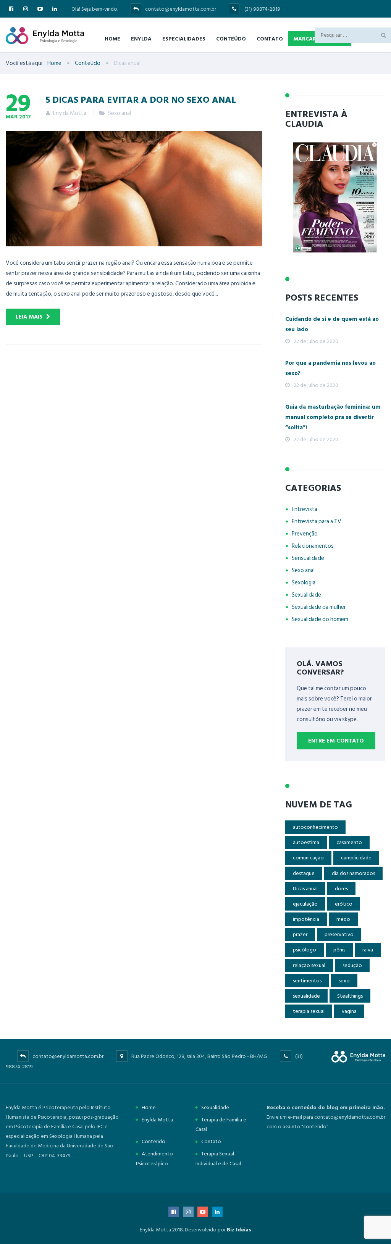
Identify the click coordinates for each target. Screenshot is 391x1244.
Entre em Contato (336, 741)
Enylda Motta (157, 1119)
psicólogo (304, 949)
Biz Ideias (239, 1229)
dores (341, 888)
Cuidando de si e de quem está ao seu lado (332, 324)
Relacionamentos (313, 546)
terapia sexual (309, 1011)
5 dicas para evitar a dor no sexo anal (141, 99)
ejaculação (305, 903)
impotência (306, 919)
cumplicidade (356, 857)
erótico (343, 903)
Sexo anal (119, 113)
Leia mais (29, 317)
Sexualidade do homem (320, 619)
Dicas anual (305, 888)
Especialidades (183, 38)
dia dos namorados (353, 873)
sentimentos (307, 980)
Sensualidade (308, 558)
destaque (304, 873)
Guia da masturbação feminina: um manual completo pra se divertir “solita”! (333, 417)
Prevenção (305, 534)
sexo (344, 980)
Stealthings (350, 996)
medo (343, 919)
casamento (349, 842)
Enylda (141, 38)
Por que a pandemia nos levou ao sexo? (330, 368)
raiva (367, 949)
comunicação (308, 857)
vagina (349, 1011)
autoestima (306, 842)
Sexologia (303, 582)
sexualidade (306, 996)
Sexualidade (306, 595)
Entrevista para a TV (316, 521)
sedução (352, 965)
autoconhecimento (315, 827)
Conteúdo (231, 38)
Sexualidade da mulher (319, 607)
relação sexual (309, 965)
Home (112, 38)
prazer (300, 934)
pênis (339, 949)
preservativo (339, 934)
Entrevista (304, 509)
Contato (270, 38)
